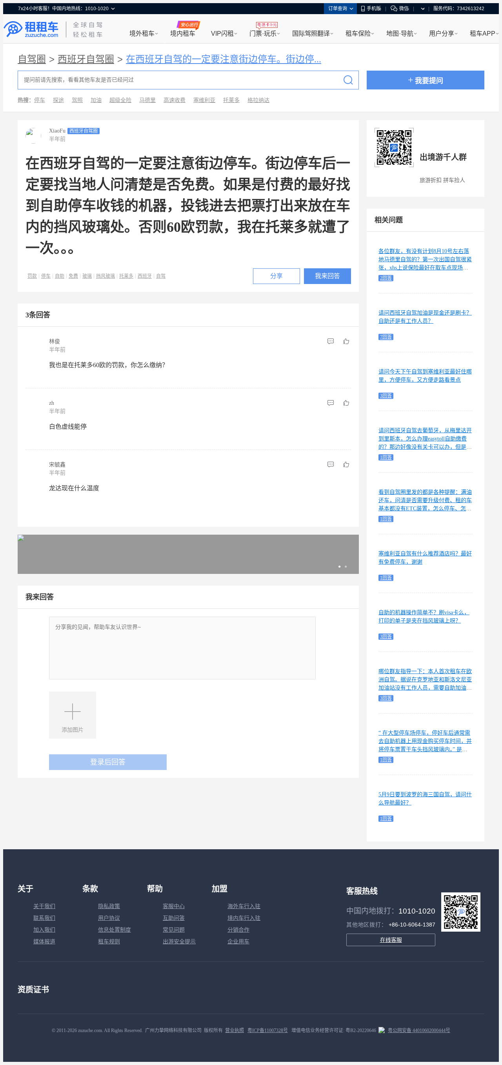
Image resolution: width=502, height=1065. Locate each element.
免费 (73, 276)
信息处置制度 (114, 930)
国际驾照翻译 (311, 33)
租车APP (482, 33)
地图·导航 (399, 33)
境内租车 (182, 33)
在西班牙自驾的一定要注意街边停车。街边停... (223, 59)
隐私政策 (109, 906)
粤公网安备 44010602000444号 (419, 1030)
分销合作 (238, 930)
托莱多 (231, 100)
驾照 (77, 100)
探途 (58, 100)
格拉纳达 (258, 100)
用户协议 (109, 918)
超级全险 (120, 100)
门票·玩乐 (262, 33)
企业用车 (238, 942)
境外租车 (142, 33)
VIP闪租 (222, 33)
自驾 (161, 276)
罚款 (32, 276)
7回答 (386, 337)
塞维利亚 (204, 100)
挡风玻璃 (105, 276)
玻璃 (87, 276)
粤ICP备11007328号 (267, 1030)
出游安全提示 (179, 942)
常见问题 (174, 930)
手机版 (374, 8)
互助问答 (174, 918)
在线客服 (391, 940)
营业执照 (234, 1030)
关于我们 (44, 906)
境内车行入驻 (243, 918)
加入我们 (44, 930)
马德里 (147, 100)
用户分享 (441, 33)
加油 (96, 100)
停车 (39, 100)
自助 (59, 276)
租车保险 (358, 33)
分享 (276, 276)
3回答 (386, 396)
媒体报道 (44, 942)
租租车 (31, 29)
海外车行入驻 (243, 906)
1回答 (386, 457)
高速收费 (175, 100)
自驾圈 (32, 59)
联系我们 (44, 918)
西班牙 (145, 276)
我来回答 (327, 276)
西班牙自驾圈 (86, 59)
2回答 (386, 278)
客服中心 (174, 906)
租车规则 (109, 942)
